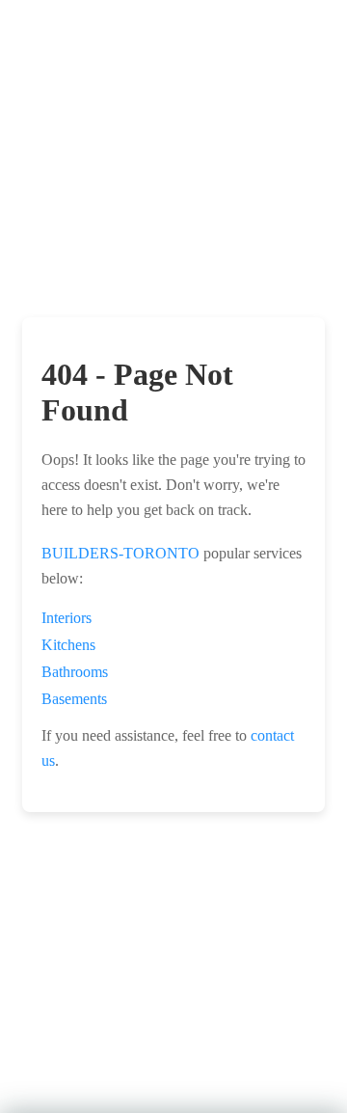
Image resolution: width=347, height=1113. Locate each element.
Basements (74, 699)
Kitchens (68, 645)
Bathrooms (74, 672)
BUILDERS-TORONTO (120, 553)
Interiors (66, 618)
